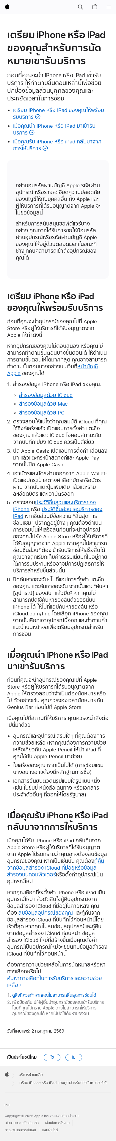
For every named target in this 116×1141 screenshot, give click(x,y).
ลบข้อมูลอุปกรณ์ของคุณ (45, 912)
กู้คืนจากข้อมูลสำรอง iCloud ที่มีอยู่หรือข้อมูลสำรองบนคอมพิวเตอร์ (55, 867)
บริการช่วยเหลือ (31, 1075)
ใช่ (52, 1057)
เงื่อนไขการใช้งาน (57, 1123)
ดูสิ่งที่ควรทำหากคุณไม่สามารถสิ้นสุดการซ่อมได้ (54, 995)
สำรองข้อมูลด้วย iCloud (46, 395)
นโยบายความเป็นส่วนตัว (22, 1123)
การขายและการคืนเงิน (20, 1130)
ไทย (7, 1105)
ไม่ (74, 1057)
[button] (80, 7)
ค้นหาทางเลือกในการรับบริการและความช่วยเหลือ (54, 982)
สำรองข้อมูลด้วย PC (42, 412)
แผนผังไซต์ (50, 1130)
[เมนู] (109, 7)
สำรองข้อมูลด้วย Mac (43, 403)
